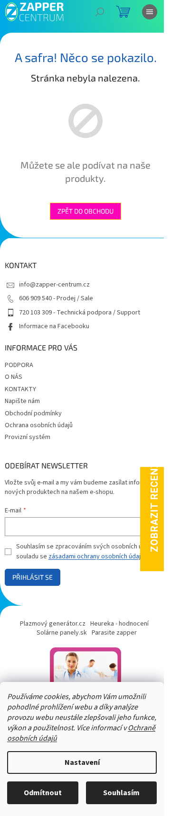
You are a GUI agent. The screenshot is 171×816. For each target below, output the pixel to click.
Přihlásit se (32, 577)
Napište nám (22, 401)
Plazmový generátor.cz (53, 623)
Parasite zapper (114, 632)
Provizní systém (27, 437)
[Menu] (149, 11)
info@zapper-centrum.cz (54, 284)
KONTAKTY (20, 389)
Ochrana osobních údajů (39, 425)
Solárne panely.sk (62, 632)
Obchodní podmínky (33, 413)
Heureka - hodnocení (119, 623)
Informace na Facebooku (54, 326)
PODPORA (19, 365)
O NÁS (13, 377)
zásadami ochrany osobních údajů (96, 556)
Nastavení (82, 762)
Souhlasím (121, 793)
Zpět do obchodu (85, 211)
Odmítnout (43, 793)
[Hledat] (99, 11)
